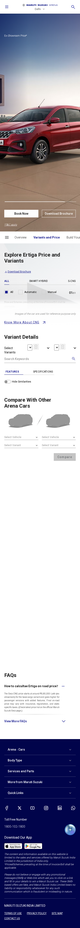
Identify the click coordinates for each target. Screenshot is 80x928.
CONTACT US (12, 918)
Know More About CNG (21, 322)
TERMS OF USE (13, 913)
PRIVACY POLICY (37, 913)
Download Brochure (59, 213)
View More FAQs (15, 721)
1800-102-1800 (14, 826)
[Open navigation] (6, 6)
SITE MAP (57, 913)
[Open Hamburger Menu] (6, 237)
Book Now (21, 213)
